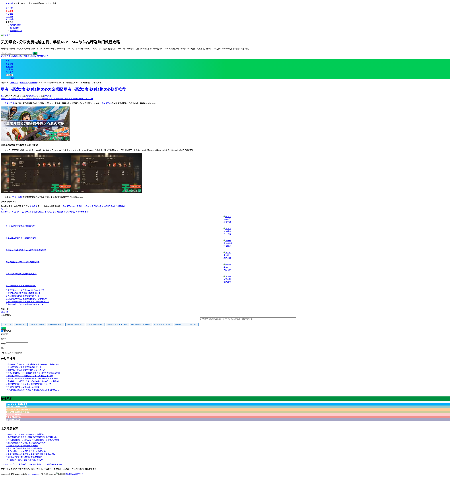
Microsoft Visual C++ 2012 (16, 407)
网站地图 (9, 14)
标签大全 (9, 17)
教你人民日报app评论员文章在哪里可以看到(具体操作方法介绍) (33, 373)
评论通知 (7, 331)
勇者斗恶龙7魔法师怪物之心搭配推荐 (58, 99)
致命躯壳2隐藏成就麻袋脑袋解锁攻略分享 (23, 293)
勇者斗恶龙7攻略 (18, 99)
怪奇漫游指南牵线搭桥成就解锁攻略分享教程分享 (26, 299)
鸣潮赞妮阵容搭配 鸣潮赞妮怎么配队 (22, 446)
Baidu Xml (61, 464)
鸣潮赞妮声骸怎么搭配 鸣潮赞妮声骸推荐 (24, 460)
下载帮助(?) (10, 19)
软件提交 (23, 464)
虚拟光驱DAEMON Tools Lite (18, 412)
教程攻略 (9, 75)
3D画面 (38, 56)
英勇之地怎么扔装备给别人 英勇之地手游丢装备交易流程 (30, 454)
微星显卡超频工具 (13, 417)
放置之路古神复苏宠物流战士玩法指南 (22, 387)
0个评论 (47, 96)
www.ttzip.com (33, 474)
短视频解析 (15, 28)
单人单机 (31, 56)
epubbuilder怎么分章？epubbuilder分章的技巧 (25, 434)
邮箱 (3, 344)
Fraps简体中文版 (13, 420)
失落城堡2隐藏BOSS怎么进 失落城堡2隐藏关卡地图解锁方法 (32, 390)
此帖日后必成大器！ (74, 325)
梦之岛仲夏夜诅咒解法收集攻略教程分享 (22, 296)
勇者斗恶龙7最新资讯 (34, 99)
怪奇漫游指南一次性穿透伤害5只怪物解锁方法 (25, 290)
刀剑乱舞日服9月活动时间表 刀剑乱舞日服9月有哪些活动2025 (32, 440)
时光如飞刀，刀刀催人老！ (186, 325)
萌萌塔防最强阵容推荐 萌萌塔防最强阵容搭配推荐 (68, 212)
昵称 (3, 339)
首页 (7, 61)
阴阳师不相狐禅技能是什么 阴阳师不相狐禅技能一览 (28, 384)
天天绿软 (9, 3)
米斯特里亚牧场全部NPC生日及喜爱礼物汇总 (25, 370)
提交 (3, 328)
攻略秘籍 (33, 83)
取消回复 (4, 312)
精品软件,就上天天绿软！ (117, 325)
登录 (12, 78)
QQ (2, 353)
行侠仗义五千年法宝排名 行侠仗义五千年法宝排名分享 (24, 212)
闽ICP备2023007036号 (74, 474)
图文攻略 (12, 56)
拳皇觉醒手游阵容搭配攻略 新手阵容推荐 (24, 449)
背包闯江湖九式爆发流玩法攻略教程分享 (23, 367)
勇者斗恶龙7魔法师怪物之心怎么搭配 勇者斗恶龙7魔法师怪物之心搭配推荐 (63, 89)
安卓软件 (9, 67)
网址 (3, 348)
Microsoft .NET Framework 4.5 (18, 409)
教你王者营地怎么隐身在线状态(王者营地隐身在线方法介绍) (32, 379)
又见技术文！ (21, 325)
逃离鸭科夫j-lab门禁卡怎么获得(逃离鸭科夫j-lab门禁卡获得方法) (33, 381)
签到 (7, 334)
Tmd (2, 96)
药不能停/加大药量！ (163, 325)
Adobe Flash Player (13, 414)
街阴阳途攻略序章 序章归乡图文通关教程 (24, 457)
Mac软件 (9, 69)
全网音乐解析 (16, 31)
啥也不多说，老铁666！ (141, 325)
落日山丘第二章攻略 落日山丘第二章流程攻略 (26, 451)
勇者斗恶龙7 (6, 99)
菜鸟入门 (44, 56)
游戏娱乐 (9, 72)
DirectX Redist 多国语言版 (16, 404)
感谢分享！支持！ (37, 325)
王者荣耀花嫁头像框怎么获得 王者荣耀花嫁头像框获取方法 (31, 437)
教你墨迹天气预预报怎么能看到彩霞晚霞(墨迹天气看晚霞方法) (32, 364)
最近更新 (9, 8)
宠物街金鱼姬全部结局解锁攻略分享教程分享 (24, 304)
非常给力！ (7, 325)
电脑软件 (9, 64)
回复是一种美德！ (55, 325)
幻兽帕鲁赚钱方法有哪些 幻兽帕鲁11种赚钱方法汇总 (27, 302)
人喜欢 (4, 209)
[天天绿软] (5, 35)
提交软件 (9, 11)
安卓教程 (4, 56)
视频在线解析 (16, 25)
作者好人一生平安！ (95, 325)
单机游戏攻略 (21, 56)
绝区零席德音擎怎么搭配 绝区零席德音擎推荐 (26, 443)
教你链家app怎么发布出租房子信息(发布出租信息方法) (29, 376)
